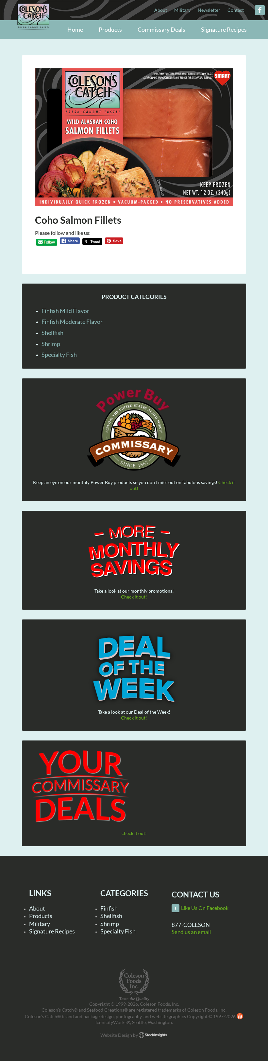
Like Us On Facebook (204, 908)
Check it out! (134, 597)
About (37, 908)
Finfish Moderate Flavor (72, 321)
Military (39, 923)
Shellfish (52, 332)
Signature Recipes (52, 931)
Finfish (109, 908)
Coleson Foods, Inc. (33, 30)
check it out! (134, 833)
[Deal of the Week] (134, 669)
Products (40, 915)
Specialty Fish (59, 354)
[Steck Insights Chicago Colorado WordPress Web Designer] (153, 1034)
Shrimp (51, 343)
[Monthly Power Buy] (134, 430)
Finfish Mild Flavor (65, 310)
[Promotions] (134, 550)
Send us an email (191, 932)
